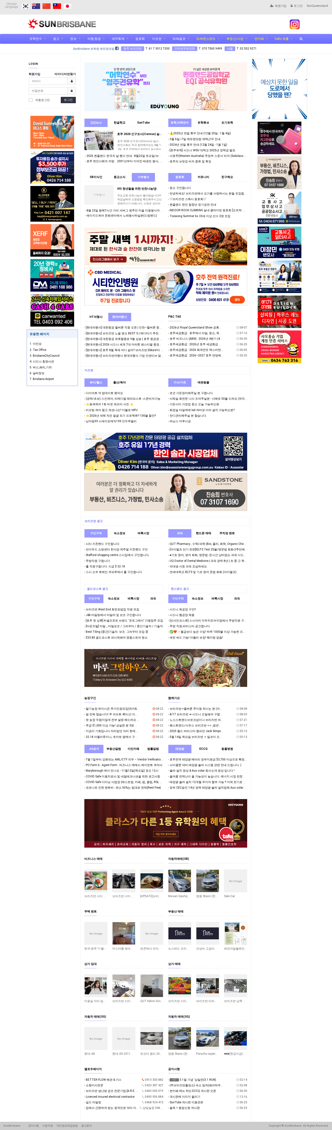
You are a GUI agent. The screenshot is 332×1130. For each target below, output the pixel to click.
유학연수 (35, 39)
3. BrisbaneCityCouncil (45, 355)
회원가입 (281, 6)
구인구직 (96, 533)
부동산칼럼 (113, 749)
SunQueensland (317, 6)
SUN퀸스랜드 (206, 39)
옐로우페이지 (93, 1069)
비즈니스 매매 (93, 858)
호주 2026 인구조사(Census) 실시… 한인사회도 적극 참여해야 (158, 134)
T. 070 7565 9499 (210, 48)
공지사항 (174, 1069)
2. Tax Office (38, 350)
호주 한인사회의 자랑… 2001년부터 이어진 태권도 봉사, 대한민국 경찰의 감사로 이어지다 (145, 161)
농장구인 (90, 698)
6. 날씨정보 (37, 373)
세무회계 (118, 39)
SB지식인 (96, 177)
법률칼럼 (153, 749)
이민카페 (133, 749)
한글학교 (119, 122)
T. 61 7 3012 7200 (157, 48)
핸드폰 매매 (203, 533)
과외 (180, 533)
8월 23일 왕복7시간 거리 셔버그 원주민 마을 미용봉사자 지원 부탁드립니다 (135, 210)
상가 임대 (90, 964)
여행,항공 (94, 39)
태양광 (179, 749)
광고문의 (86, 1125)
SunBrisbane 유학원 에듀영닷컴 (94, 49)
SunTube (143, 122)
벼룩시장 (143, 533)
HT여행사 (96, 317)
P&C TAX (174, 316)
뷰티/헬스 (96, 382)
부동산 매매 (175, 911)
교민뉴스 (96, 122)
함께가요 (174, 698)
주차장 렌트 (227, 533)
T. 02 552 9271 (246, 48)
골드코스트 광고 (97, 588)
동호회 (140, 39)
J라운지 (94, 749)
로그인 (298, 6)
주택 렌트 (90, 911)
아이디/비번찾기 (65, 74)
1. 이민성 (36, 344)
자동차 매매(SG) (95, 1016)
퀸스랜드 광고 (180, 588)
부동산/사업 (235, 39)
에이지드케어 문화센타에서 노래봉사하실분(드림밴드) (122, 215)
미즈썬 (157, 39)
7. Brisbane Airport (42, 379)
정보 (73, 39)
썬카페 (259, 39)
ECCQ (203, 749)
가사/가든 (180, 382)
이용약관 (47, 1125)
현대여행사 (119, 317)
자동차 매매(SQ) (179, 1016)
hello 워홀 (282, 39)
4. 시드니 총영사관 (42, 361)
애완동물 (203, 382)
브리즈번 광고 (94, 521)
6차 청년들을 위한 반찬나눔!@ (137, 188)
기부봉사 (143, 177)
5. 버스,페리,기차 (41, 367)
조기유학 (227, 122)
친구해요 (227, 177)
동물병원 (227, 749)
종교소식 (119, 177)
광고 (56, 39)
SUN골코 (179, 39)
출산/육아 (119, 382)
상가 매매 (174, 964)
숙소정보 (119, 533)
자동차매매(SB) (178, 858)
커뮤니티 (203, 177)
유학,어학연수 (180, 122)
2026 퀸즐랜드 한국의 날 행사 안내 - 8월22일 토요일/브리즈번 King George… (136, 156)
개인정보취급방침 (67, 1125)
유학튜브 (203, 122)
